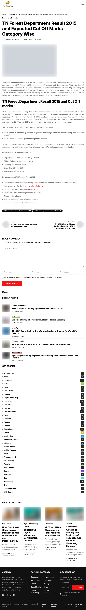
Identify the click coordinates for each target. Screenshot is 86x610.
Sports (43, 471)
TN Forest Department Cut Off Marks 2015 (17, 211)
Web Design (43, 492)
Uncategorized (43, 488)
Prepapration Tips (43, 457)
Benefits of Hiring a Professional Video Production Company (38, 320)
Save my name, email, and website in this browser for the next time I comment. (33, 278)
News (43, 454)
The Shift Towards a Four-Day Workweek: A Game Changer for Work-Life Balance (44, 332)
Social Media (43, 468)
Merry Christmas (43, 447)
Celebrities (43, 391)
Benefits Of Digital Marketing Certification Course (31, 535)
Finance (43, 422)
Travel (43, 485)
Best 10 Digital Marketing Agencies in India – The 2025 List (37, 308)
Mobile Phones (43, 450)
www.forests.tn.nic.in (36, 186)
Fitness (43, 426)
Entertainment (43, 412)
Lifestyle (43, 443)
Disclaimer (68, 604)
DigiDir (4, 607)
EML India (43, 405)
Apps (43, 377)
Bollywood (43, 380)
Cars (43, 387)
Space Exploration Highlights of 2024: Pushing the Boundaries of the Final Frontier (45, 357)
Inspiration (43, 436)
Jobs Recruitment (43, 440)
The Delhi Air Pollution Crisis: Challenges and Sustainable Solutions (41, 344)
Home (4, 14)
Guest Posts (43, 429)
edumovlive (9, 553)
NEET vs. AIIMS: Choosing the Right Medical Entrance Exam (53, 531)
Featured (43, 419)
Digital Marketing (43, 398)
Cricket (43, 394)
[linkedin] (10, 595)
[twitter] (14, 595)
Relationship (43, 461)
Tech (43, 478)
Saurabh (9, 39)
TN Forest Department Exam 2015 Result (48, 211)
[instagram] (7, 595)
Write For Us (78, 605)
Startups (43, 474)
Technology (43, 481)
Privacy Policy (54, 605)
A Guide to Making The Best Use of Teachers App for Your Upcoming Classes (74, 537)
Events (43, 415)
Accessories (43, 373)
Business (43, 384)
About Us (44, 605)
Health (43, 433)
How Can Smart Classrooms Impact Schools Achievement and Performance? (10, 534)
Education (12, 14)
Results (43, 464)
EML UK (43, 408)
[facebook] (3, 595)
